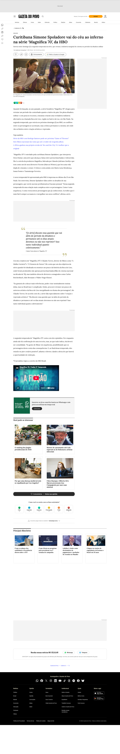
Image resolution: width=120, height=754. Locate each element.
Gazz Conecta (49, 699)
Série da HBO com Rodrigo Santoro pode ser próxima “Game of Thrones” (41, 138)
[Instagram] (51, 680)
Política (55, 22)
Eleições (63, 22)
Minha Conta (81, 696)
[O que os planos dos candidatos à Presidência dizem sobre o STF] (24, 540)
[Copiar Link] (2, 28)
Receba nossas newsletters (65, 711)
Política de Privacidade (19, 721)
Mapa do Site (51, 721)
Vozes (32, 22)
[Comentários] (15, 54)
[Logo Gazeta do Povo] (29, 16)
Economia (78, 22)
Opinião (31, 696)
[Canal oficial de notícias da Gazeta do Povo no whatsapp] (37, 680)
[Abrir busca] (43, 16)
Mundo (96, 22)
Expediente (64, 699)
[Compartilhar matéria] (21, 54)
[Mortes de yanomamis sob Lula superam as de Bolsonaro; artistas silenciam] (60, 435)
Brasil (14, 696)
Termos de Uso (30, 721)
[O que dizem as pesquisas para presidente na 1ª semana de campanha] (48, 540)
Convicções (32, 699)
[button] (44, 521)
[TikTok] (64, 680)
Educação (15, 706)
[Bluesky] (83, 680)
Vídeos (103, 22)
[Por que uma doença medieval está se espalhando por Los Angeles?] (28, 468)
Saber (39, 22)
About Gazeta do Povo (67, 696)
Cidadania (87, 22)
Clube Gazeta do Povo (51, 703)
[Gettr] (78, 680)
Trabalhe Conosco (66, 703)
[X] (46, 680)
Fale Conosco (81, 703)
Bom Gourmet (49, 696)
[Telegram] (73, 680)
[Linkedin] (55, 680)
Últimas (25, 22)
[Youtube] (60, 680)
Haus (47, 692)
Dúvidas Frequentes (83, 699)
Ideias (70, 22)
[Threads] (69, 680)
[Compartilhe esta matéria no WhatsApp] (2, 25)
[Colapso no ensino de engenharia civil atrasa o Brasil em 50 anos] (96, 540)
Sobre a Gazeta (65, 692)
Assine (79, 692)
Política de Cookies (41, 721)
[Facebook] (41, 680)
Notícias (17, 22)
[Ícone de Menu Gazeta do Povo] (14, 16)
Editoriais (47, 22)
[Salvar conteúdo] (26, 54)
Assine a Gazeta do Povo (68, 706)
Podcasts (15, 710)
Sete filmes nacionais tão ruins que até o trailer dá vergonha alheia (38, 142)
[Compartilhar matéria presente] (2, 32)
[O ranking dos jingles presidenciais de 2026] (28, 435)
